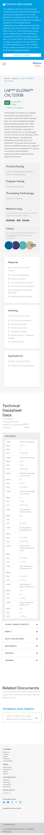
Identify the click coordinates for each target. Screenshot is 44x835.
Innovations (7, 784)
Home (6, 78)
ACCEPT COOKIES (22, 55)
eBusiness (6, 786)
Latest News (7, 767)
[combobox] (32, 427)
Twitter (12, 802)
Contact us (7, 793)
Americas (10, 220)
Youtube (8, 802)
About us (6, 752)
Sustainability (8, 761)
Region (26, 424)
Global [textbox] (26, 427)
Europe (25, 220)
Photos (5, 771)
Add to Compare (15, 107)
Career (5, 756)
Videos (5, 774)
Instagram (20, 802)
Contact (6, 754)
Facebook (16, 802)
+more (33, 245)
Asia (19, 220)
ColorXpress (11, 235)
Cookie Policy (9, 824)
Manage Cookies (21, 50)
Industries (6, 782)
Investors (6, 759)
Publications (7, 769)
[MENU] (5, 64)
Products (15, 78)
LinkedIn (4, 802)
